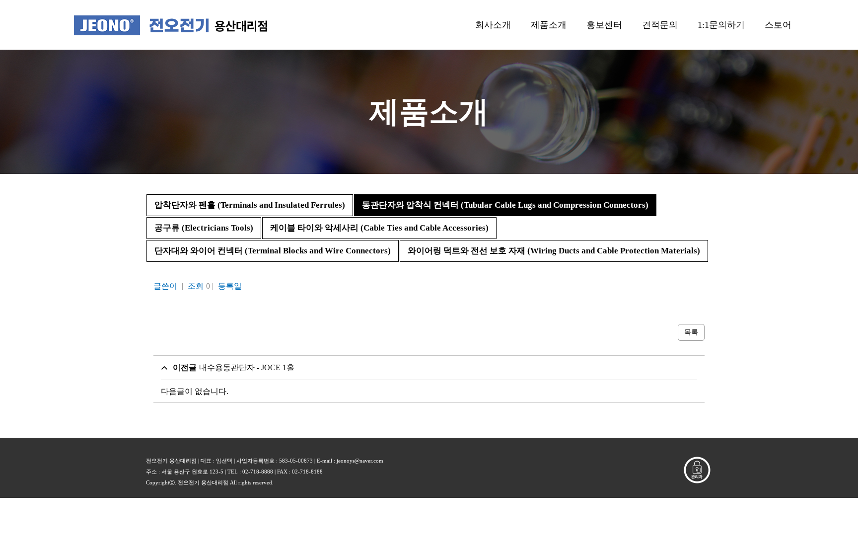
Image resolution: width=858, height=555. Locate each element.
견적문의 (660, 25)
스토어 (778, 25)
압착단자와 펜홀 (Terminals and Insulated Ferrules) (249, 205)
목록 (691, 332)
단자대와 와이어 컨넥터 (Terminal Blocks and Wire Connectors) (272, 250)
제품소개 (549, 25)
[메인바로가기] (170, 24)
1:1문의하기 (721, 25)
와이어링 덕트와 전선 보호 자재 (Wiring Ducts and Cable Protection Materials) (554, 250)
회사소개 (493, 25)
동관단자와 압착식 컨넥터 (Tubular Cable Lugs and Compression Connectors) (505, 205)
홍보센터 (604, 25)
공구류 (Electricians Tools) (203, 228)
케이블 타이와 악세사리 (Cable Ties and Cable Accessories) (379, 228)
